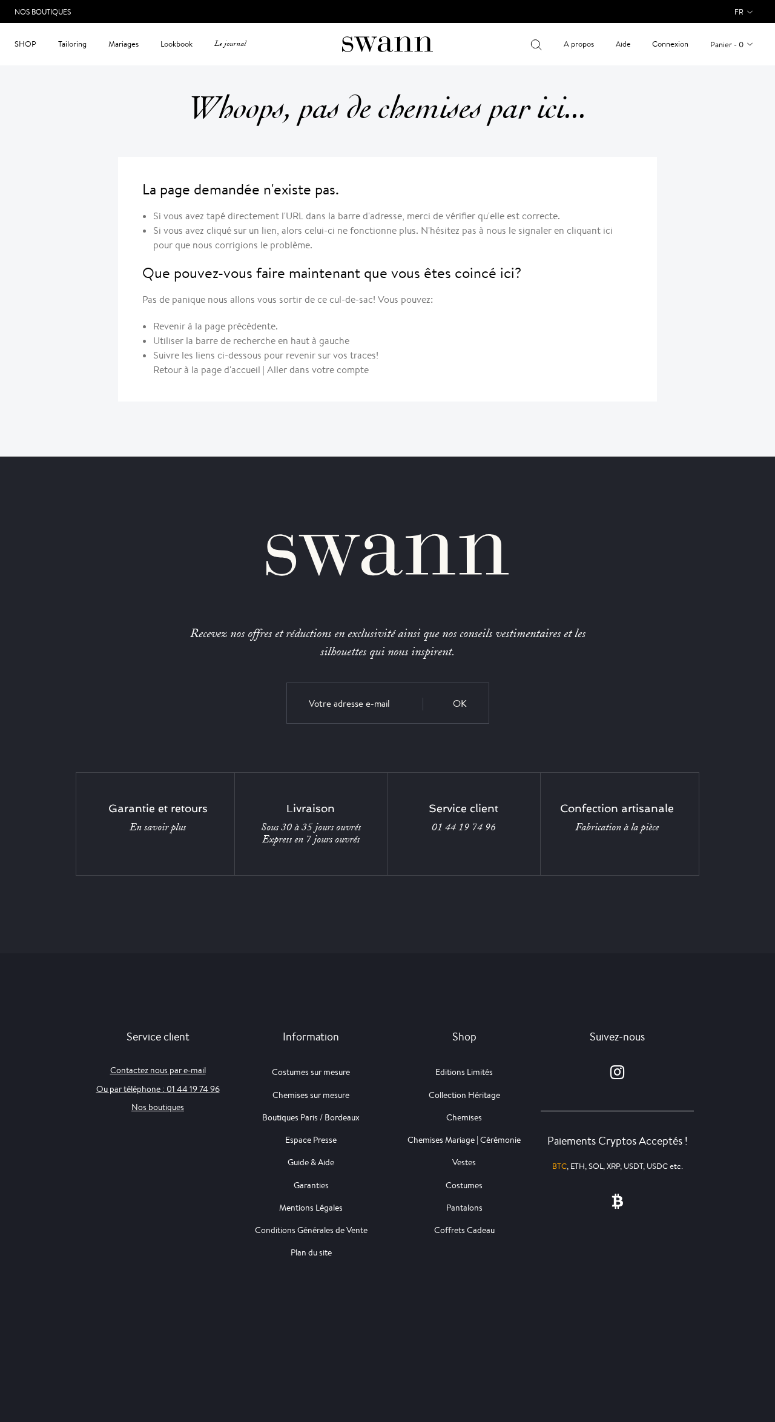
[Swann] (387, 43)
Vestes (464, 1162)
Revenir (169, 326)
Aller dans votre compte (318, 369)
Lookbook (176, 44)
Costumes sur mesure (311, 1071)
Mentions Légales (311, 1207)
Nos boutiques (157, 1107)
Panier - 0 (727, 44)
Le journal (230, 43)
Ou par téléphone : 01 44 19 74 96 (158, 1088)
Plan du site (311, 1252)
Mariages (123, 44)
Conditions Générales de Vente (311, 1230)
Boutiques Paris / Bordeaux (311, 1117)
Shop (25, 44)
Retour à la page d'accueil (206, 369)
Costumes (464, 1185)
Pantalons (464, 1207)
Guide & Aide (311, 1162)
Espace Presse (311, 1139)
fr (739, 11)
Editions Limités (464, 1071)
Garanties (311, 1185)
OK (460, 703)
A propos (579, 44)
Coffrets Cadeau (464, 1230)
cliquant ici (590, 230)
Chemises (464, 1117)
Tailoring (72, 44)
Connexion (670, 44)
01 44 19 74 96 (464, 827)
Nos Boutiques (43, 11)
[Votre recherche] (536, 44)
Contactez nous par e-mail (158, 1070)
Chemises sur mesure (310, 1095)
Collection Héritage (464, 1095)
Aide (623, 43)
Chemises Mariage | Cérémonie (464, 1139)
